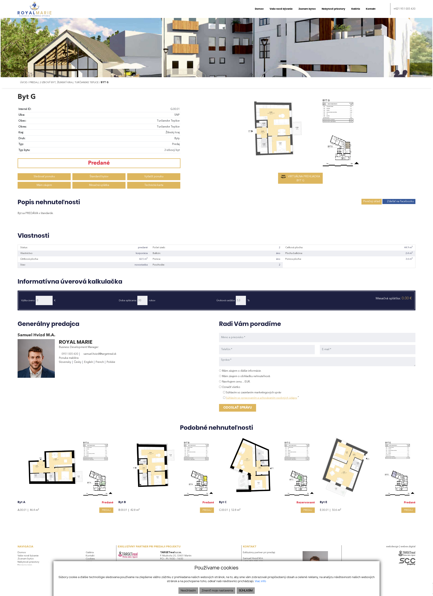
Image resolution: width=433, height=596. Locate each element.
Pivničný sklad (371, 201)
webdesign (392, 546)
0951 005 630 (69, 354)
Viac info (260, 581)
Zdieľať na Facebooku (400, 201)
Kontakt (90, 556)
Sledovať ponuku (44, 176)
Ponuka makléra (68, 358)
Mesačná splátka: (394, 298)
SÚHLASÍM (246, 590)
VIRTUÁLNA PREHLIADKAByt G (303, 178)
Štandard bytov (99, 176)
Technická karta (153, 185)
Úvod (23, 82)
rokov (152, 300)
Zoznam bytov (26, 559)
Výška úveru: (28, 300)
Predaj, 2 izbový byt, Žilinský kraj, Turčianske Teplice (64, 82)
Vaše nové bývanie (28, 556)
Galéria (90, 552)
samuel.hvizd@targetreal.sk (99, 354)
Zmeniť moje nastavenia (217, 590)
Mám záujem (44, 185)
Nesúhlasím (188, 590)
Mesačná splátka (99, 185)
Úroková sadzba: (225, 300)
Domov (22, 552)
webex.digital (408, 546)
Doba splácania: (128, 300)
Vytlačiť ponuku (153, 176)
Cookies (90, 559)
